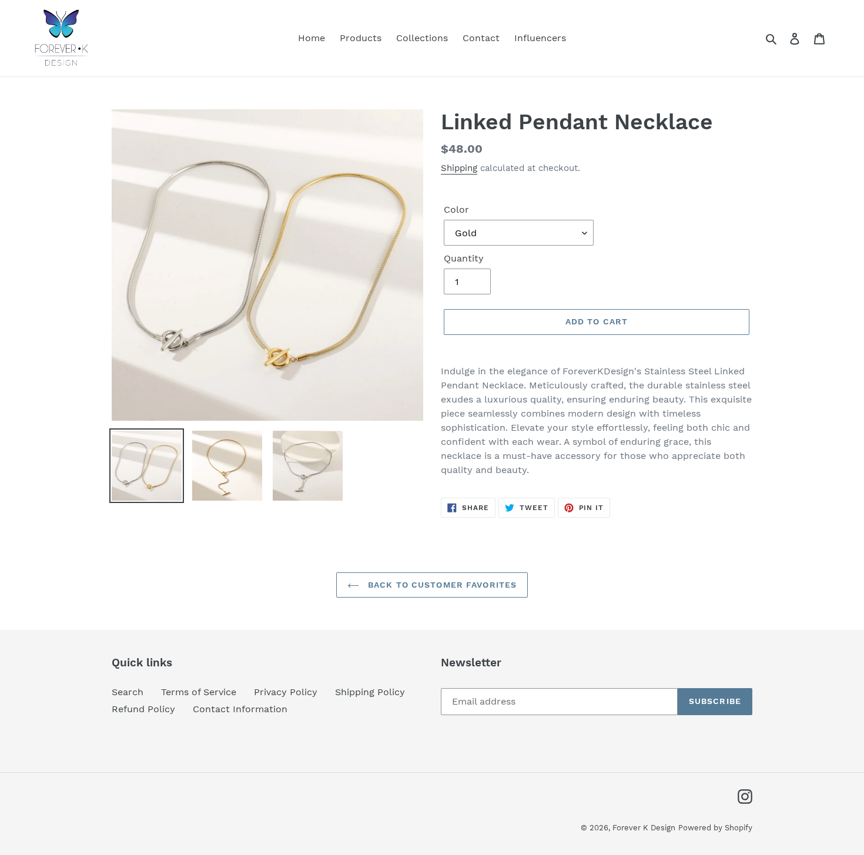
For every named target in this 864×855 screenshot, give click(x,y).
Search (127, 692)
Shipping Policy (370, 692)
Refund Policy (143, 709)
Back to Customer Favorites (441, 584)
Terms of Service (198, 692)
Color (456, 209)
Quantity (464, 258)
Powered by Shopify (715, 827)
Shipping (459, 168)
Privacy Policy (285, 692)
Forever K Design (643, 827)
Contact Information (240, 709)
